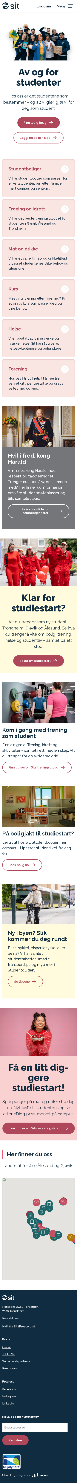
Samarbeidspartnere (16, 1361)
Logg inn (44, 6)
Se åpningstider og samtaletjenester (35, 511)
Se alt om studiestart (35, 661)
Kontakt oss (10, 1318)
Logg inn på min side (35, 138)
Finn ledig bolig (35, 122)
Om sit (6, 1347)
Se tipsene (22, 981)
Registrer (15, 1440)
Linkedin (8, 1403)
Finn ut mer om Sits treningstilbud (33, 767)
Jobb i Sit (8, 1354)
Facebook (9, 1389)
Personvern (10, 1368)
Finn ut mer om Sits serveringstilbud (35, 1128)
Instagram (9, 1396)
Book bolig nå (19, 865)
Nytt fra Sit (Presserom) (18, 1326)
